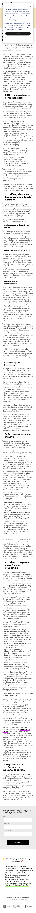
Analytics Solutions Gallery (14, 680)
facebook (11, 910)
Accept (18, 33)
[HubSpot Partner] (18, 906)
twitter (15, 910)
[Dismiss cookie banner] (30, 6)
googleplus (24, 910)
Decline (18, 38)
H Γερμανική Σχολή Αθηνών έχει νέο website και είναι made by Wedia (18, 884)
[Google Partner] (7, 906)
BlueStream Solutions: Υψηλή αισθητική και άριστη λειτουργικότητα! (19, 872)
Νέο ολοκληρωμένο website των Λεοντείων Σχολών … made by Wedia (18, 867)
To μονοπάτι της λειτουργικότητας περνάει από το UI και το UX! (17, 880)
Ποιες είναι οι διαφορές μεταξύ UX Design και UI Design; (17, 876)
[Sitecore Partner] (28, 906)
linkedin (20, 910)
